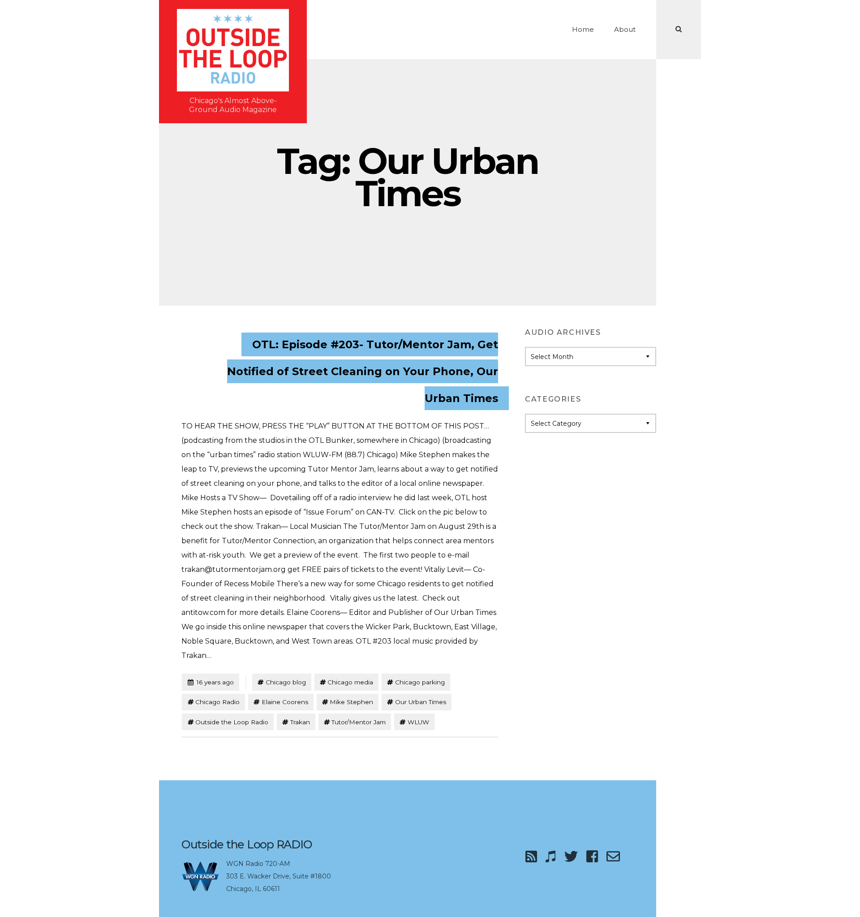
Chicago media (350, 682)
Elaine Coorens (285, 701)
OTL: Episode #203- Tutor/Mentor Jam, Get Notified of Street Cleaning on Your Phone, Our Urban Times (362, 371)
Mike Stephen (351, 701)
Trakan (300, 722)
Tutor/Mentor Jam (358, 722)
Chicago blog (286, 682)
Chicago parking (420, 682)
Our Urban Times (420, 701)
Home (583, 29)
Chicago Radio (217, 701)
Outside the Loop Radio (231, 722)
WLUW (418, 722)
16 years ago (210, 682)
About (625, 29)
